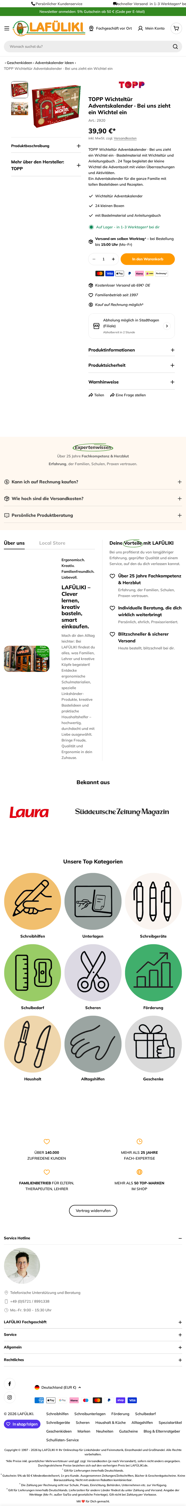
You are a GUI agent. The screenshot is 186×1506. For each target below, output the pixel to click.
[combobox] (93, 46)
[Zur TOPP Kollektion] (131, 84)
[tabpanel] (49, 659)
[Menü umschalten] (7, 28)
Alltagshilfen (142, 1422)
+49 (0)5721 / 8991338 (29, 1301)
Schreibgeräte (58, 1422)
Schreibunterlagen (90, 1413)
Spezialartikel (170, 1422)
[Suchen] (175, 46)
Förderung (120, 1413)
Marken (84, 1431)
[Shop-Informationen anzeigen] (167, 326)
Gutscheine (128, 1431)
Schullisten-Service (62, 1440)
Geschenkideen (19, 62)
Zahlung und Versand (147, 1490)
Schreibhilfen (57, 1413)
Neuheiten (104, 1431)
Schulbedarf (145, 1413)
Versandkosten (125, 138)
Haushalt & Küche (110, 1422)
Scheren (83, 1422)
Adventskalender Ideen (54, 62)
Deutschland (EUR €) (58, 1387)
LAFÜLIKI (25, 1413)
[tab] (14, 544)
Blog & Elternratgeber (162, 1431)
